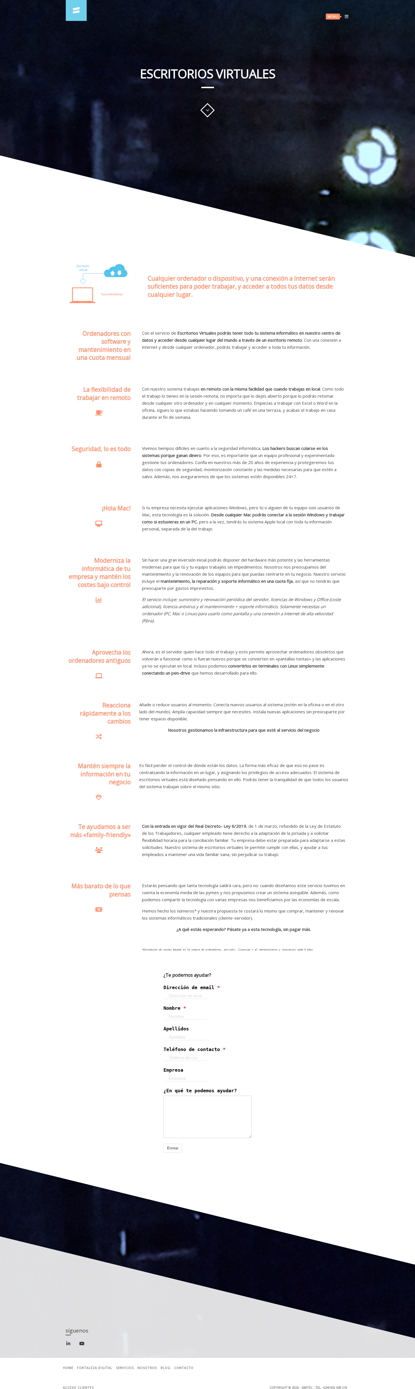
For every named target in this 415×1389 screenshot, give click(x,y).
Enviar (172, 1148)
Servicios (125, 1368)
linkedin (71, 1346)
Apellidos (176, 1029)
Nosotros (147, 1368)
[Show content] (207, 110)
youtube (85, 1345)
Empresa (173, 1070)
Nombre (171, 1008)
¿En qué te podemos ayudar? (200, 1090)
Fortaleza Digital (94, 1368)
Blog (166, 1368)
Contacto (184, 1368)
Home (68, 1368)
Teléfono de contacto (191, 1049)
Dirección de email (188, 987)
